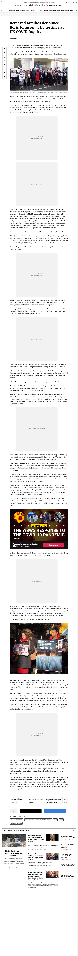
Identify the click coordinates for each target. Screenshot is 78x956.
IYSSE (41, 14)
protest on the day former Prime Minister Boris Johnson (43, 52)
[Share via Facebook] (4, 49)
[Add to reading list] (4, 77)
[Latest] (5, 11)
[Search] (76, 11)
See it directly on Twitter (36, 138)
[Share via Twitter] (4, 53)
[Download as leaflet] (4, 69)
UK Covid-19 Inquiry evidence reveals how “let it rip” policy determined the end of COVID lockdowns (36, 800)
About (72, 2)
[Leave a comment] (4, 73)
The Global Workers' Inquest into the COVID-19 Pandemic (38, 819)
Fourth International (18, 14)
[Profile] (76, 2)
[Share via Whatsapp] (4, 57)
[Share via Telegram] (4, 61)
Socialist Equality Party (32, 14)
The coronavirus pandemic (16, 819)
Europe (61, 819)
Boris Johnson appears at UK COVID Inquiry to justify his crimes (17, 799)
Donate (63, 14)
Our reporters (13, 38)
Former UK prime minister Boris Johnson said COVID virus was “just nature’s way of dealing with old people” (53, 800)
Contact (68, 2)
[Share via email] (4, 65)
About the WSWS (48, 14)
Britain (55, 819)
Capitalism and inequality (16, 823)
